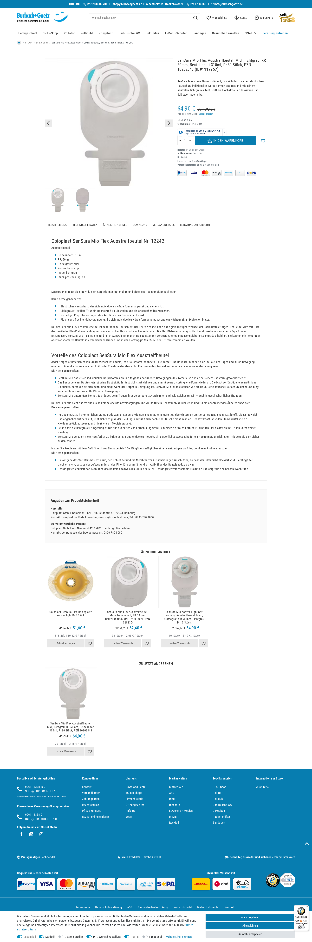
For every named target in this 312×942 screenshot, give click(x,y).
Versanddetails (164, 225)
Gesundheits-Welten (225, 33)
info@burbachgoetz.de (228, 4)
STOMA (28, 42)
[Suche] (195, 17)
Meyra (173, 816)
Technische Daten (85, 225)
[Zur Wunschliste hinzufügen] (262, 140)
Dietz (172, 798)
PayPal (135, 936)
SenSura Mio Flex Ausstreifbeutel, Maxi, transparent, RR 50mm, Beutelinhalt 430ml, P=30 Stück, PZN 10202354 (127, 617)
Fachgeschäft (27, 33)
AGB (130, 907)
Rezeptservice (90, 805)
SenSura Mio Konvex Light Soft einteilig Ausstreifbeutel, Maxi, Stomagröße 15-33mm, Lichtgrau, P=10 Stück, (184, 617)
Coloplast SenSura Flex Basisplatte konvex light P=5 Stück (70, 613)
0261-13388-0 (33, 814)
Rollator (69, 33)
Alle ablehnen (250, 925)
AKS (171, 792)
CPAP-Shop (50, 33)
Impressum (83, 907)
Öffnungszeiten (135, 805)
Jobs (129, 816)
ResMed (174, 822)
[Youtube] (31, 834)
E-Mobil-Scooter (176, 33)
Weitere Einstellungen (179, 936)
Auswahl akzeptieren (250, 934)
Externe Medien (74, 936)
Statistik (50, 936)
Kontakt (87, 787)
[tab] (57, 225)
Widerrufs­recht (183, 907)
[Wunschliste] (89, 643)
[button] (240, 17)
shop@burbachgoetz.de (127, 4)
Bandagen (199, 33)
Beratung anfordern (195, 225)
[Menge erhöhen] (190, 140)
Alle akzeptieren (250, 917)
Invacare (174, 805)
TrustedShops (134, 792)
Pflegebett (106, 33)
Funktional (155, 936)
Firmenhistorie (134, 798)
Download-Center (136, 787)
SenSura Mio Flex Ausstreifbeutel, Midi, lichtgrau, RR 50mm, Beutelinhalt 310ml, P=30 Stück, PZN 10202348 (70, 727)
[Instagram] (41, 834)
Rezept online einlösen (96, 816)
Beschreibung (57, 225)
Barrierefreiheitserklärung (153, 907)
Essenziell (30, 936)
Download (140, 225)
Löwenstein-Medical (181, 810)
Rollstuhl (87, 33)
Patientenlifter (221, 816)
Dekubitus (152, 33)
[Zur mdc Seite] (287, 886)
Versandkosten (206, 114)
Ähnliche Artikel (115, 225)
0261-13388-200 (35, 786)
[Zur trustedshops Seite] (273, 886)
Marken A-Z (176, 787)
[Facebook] (21, 834)
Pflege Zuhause (91, 810)
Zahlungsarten (91, 798)
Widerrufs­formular (208, 907)
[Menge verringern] (180, 140)
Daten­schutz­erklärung (108, 907)
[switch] (301, 927)
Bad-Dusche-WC (129, 33)
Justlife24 (262, 787)
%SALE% (251, 33)
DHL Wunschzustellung (107, 936)
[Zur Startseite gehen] (19, 43)
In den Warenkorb (228, 141)
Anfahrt (130, 810)
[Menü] (307, 907)
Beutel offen (42, 42)
